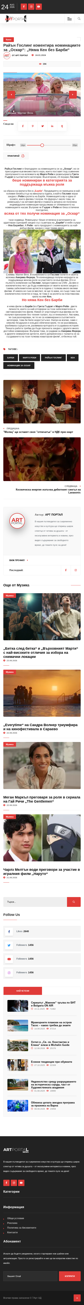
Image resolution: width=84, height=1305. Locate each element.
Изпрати (70, 1276)
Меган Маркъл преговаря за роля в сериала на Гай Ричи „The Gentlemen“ (41, 799)
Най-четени (22, 991)
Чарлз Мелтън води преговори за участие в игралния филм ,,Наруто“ (41, 872)
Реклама (12, 1223)
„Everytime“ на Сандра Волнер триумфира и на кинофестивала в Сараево (40, 727)
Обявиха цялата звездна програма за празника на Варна (53, 1104)
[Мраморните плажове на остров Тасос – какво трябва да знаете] (17, 1026)
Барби (10, 358)
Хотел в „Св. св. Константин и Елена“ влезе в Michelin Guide (50, 1043)
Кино (8, 39)
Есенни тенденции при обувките (51, 1061)
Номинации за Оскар (18, 365)
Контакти (12, 1232)
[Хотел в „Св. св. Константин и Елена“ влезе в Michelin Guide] (17, 1045)
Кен (73, 358)
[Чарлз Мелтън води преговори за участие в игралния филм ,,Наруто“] (42, 837)
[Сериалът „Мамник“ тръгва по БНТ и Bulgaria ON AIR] (17, 1006)
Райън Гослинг (53, 358)
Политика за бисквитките (21, 1227)
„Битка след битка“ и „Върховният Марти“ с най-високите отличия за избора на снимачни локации (40, 653)
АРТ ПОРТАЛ (54, 514)
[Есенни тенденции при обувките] (17, 1065)
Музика (9, 595)
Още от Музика (16, 585)
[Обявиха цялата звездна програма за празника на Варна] (17, 1106)
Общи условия (15, 1218)
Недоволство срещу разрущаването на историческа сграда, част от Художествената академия (53, 1084)
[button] (9, 111)
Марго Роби (29, 358)
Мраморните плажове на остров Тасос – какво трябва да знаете (51, 1024)
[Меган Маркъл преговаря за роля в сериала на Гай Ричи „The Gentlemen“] (42, 765)
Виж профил (17, 560)
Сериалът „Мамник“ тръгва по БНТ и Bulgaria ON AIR (53, 1004)
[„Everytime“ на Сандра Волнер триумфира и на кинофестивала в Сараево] (42, 693)
